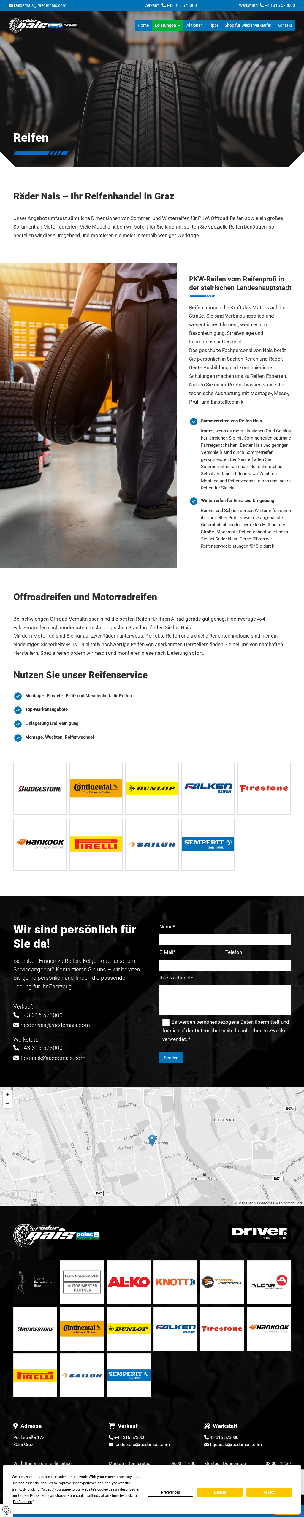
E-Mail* (167, 952)
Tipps (214, 25)
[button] (152, 1140)
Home (143, 25)
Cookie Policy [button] (28, 1496)
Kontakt (284, 25)
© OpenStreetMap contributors (278, 1202)
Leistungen (165, 25)
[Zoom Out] (7, 1103)
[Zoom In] (7, 1094)
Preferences (170, 1492)
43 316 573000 (224, 1437)
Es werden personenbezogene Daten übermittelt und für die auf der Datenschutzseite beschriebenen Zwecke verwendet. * (225, 1030)
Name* (167, 927)
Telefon (233, 952)
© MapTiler (244, 1202)
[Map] (152, 1146)
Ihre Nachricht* (176, 978)
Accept (269, 1492)
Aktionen (194, 25)
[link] (167, 25)
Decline (220, 1492)
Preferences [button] (22, 1502)
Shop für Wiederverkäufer (248, 25)
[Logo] (43, 25)
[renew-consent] (6, 1510)
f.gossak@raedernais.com (53, 1058)
